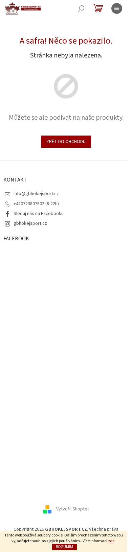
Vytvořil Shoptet (72, 509)
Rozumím (64, 547)
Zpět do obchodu (66, 141)
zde (111, 541)
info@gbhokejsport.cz (36, 193)
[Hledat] (81, 8)
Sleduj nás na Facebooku (39, 213)
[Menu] (117, 8)
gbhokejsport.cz (30, 223)
